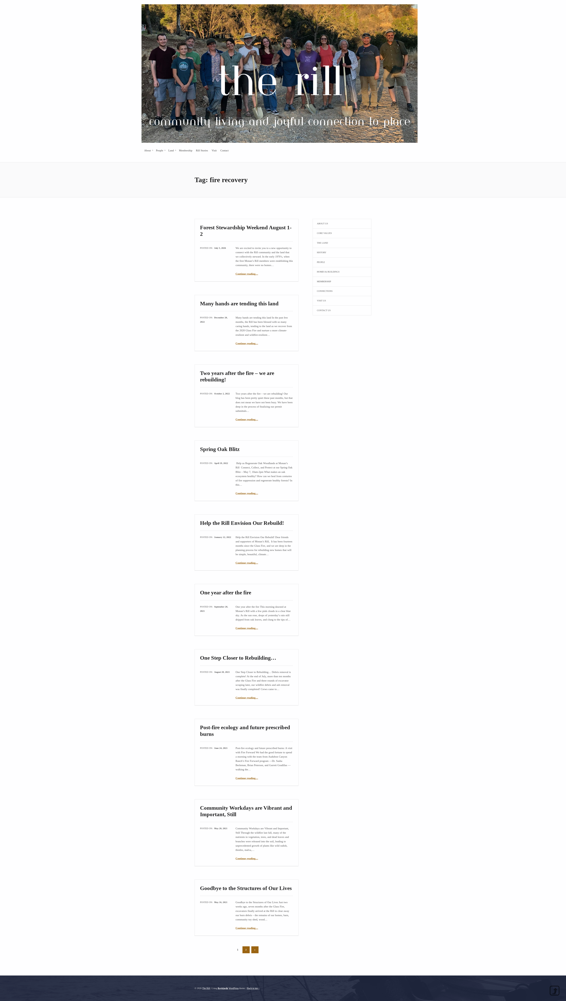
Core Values (324, 233)
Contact (224, 150)
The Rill (206, 988)
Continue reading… (247, 273)
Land (171, 150)
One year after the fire (225, 593)
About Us (322, 223)
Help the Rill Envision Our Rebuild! (242, 523)
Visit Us (321, 300)
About (147, 150)
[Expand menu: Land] (175, 150)
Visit (214, 150)
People (159, 150)
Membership (185, 150)
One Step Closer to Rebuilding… (238, 658)
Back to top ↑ (253, 988)
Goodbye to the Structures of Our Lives (246, 888)
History (321, 252)
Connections (325, 291)
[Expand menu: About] (152, 150)
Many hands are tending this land (239, 304)
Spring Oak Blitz (220, 449)
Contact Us (324, 310)
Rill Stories (202, 150)
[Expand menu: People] (165, 150)
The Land (322, 243)
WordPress (234, 988)
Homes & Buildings (328, 272)
